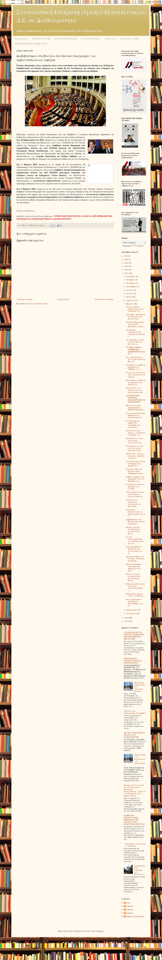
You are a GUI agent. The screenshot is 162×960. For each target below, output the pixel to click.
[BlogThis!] (53, 225)
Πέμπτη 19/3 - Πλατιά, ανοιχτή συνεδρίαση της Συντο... (135, 455)
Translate (140, 246)
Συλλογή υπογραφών (90, 38)
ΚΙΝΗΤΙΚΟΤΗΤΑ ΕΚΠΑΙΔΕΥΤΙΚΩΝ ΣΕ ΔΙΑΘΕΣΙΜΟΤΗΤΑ (132, 660)
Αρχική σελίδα (21, 38)
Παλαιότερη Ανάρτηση (104, 299)
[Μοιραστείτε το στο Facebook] (58, 225)
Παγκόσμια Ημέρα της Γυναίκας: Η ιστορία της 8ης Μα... (135, 558)
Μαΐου (129, 297)
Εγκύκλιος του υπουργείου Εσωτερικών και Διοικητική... (133, 503)
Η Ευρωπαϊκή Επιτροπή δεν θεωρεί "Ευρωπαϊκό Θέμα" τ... (135, 587)
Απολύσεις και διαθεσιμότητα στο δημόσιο (135, 712)
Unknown (129, 906)
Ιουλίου (129, 290)
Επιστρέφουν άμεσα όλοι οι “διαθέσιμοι (134, 595)
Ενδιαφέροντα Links (41, 38)
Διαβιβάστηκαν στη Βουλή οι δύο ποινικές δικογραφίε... (135, 521)
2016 (126, 269)
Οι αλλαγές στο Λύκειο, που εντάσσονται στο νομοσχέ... (135, 374)
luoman (88, 931)
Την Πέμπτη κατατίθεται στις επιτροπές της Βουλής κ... (135, 333)
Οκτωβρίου (131, 283)
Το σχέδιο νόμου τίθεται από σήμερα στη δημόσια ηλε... (136, 463)
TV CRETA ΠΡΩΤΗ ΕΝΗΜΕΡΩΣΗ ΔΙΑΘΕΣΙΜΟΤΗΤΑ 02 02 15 (135, 350)
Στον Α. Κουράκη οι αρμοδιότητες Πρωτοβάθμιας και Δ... (134, 602)
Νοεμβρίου (130, 279)
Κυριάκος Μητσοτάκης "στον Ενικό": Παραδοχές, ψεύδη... (135, 324)
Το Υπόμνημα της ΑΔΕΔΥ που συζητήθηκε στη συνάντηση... (133, 424)
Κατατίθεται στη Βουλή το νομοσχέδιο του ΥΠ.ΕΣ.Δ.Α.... (135, 382)
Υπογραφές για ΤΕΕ (129, 38)
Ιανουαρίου (131, 613)
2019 (126, 263)
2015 (126, 273)
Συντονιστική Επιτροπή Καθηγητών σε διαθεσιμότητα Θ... (135, 415)
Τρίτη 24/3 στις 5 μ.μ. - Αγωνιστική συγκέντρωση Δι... (135, 440)
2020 (126, 259)
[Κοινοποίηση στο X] (56, 225)
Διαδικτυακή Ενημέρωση (66, 38)
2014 (126, 618)
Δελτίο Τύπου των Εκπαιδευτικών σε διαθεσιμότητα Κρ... (135, 390)
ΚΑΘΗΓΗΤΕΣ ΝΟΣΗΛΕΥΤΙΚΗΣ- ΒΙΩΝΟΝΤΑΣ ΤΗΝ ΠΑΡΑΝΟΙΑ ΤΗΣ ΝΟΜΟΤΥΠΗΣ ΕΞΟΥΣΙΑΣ (134, 819)
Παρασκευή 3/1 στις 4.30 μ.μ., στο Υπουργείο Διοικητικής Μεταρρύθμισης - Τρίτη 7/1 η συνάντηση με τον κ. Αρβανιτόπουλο (134, 790)
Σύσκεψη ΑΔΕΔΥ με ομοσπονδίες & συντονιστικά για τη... (134, 550)
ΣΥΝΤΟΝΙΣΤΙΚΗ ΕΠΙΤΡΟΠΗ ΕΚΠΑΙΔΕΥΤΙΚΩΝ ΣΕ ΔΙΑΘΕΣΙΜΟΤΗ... (135, 398)
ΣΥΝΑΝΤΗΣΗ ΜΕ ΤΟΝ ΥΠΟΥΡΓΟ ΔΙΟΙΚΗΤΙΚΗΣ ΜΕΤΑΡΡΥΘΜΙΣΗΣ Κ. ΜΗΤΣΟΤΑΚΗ (134, 635)
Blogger (100, 931)
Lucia (128, 903)
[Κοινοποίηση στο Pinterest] (60, 225)
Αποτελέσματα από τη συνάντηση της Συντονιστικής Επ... (135, 494)
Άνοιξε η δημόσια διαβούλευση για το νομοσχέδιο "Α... (135, 309)
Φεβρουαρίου (131, 610)
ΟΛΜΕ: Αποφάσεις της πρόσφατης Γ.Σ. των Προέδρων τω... (135, 479)
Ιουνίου (129, 293)
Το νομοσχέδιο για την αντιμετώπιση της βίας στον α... (135, 341)
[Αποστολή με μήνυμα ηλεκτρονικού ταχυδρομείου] (51, 225)
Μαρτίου (130, 304)
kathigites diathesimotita (135, 916)
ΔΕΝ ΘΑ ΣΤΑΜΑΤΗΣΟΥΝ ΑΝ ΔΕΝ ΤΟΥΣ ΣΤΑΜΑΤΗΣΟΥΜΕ (134, 735)
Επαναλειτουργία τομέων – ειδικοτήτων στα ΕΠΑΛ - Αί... (135, 432)
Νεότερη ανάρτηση (24, 299)
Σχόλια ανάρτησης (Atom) (37, 303)
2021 (126, 256)
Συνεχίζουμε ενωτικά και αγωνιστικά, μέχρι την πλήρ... (134, 448)
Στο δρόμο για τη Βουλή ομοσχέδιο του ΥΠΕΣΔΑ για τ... (135, 367)
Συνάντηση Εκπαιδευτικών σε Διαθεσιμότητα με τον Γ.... (136, 512)
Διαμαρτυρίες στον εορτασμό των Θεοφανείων (139, 870)
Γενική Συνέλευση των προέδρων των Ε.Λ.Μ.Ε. (135, 486)
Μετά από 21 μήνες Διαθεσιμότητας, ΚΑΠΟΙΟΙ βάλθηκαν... (135, 407)
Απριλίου (130, 300)
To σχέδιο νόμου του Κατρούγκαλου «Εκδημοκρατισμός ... (135, 471)
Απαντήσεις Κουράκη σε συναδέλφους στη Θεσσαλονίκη (135, 316)
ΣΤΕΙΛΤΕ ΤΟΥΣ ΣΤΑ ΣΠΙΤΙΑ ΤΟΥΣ (31, 43)
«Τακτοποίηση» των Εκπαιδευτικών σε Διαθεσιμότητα (135, 760)
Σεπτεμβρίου (131, 286)
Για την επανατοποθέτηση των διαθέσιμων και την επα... (135, 540)
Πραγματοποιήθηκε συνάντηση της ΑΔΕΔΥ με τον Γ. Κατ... (133, 567)
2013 (126, 621)
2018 (126, 266)
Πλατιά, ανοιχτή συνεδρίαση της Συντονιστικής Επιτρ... (133, 530)
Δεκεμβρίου (131, 276)
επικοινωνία (110, 38)
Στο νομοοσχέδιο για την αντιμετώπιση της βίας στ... (135, 359)
